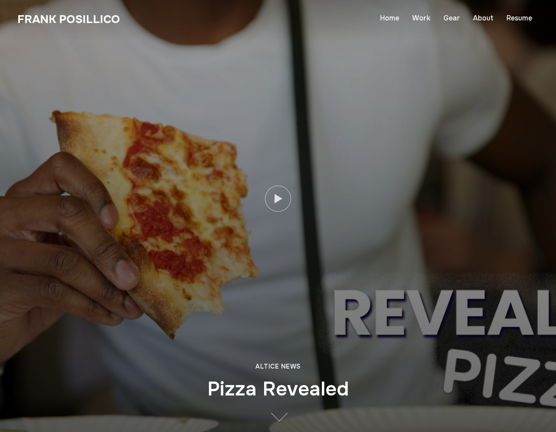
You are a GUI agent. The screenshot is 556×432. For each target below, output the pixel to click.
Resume (519, 18)
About (483, 18)
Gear (451, 18)
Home (389, 18)
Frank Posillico (68, 19)
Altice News (278, 366)
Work (421, 18)
